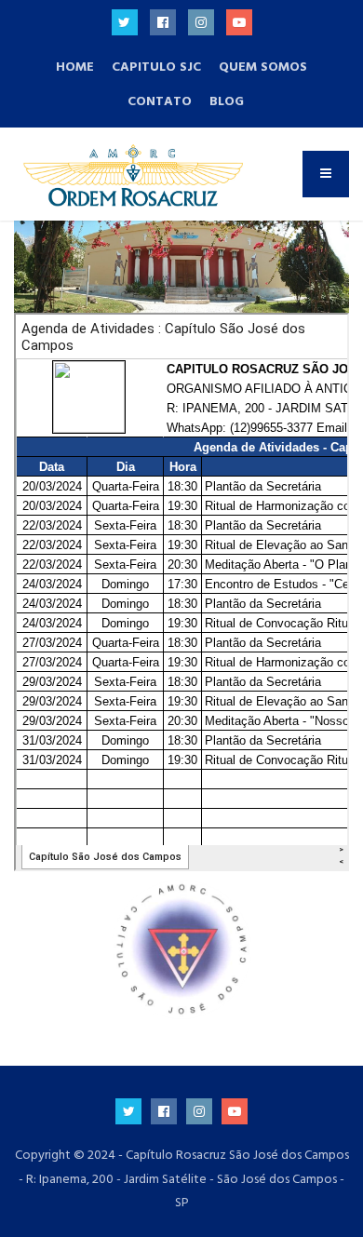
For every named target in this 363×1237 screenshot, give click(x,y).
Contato (160, 101)
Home (75, 66)
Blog (226, 101)
